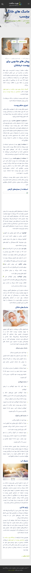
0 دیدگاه (7, 58)
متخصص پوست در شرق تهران (16, 540)
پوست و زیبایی (22, 41)
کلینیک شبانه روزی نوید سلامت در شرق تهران (15, 89)
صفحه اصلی (26, 21)
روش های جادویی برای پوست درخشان (17, 64)
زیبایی (14, 41)
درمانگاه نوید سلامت (9, 538)
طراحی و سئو (11, 570)
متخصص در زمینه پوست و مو (12, 92)
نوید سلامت (14, 58)
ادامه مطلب (26, 556)
